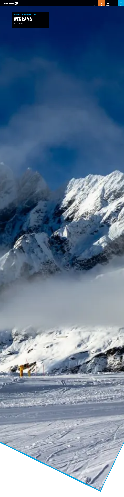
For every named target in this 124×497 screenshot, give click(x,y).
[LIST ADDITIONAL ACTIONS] (115, 3)
